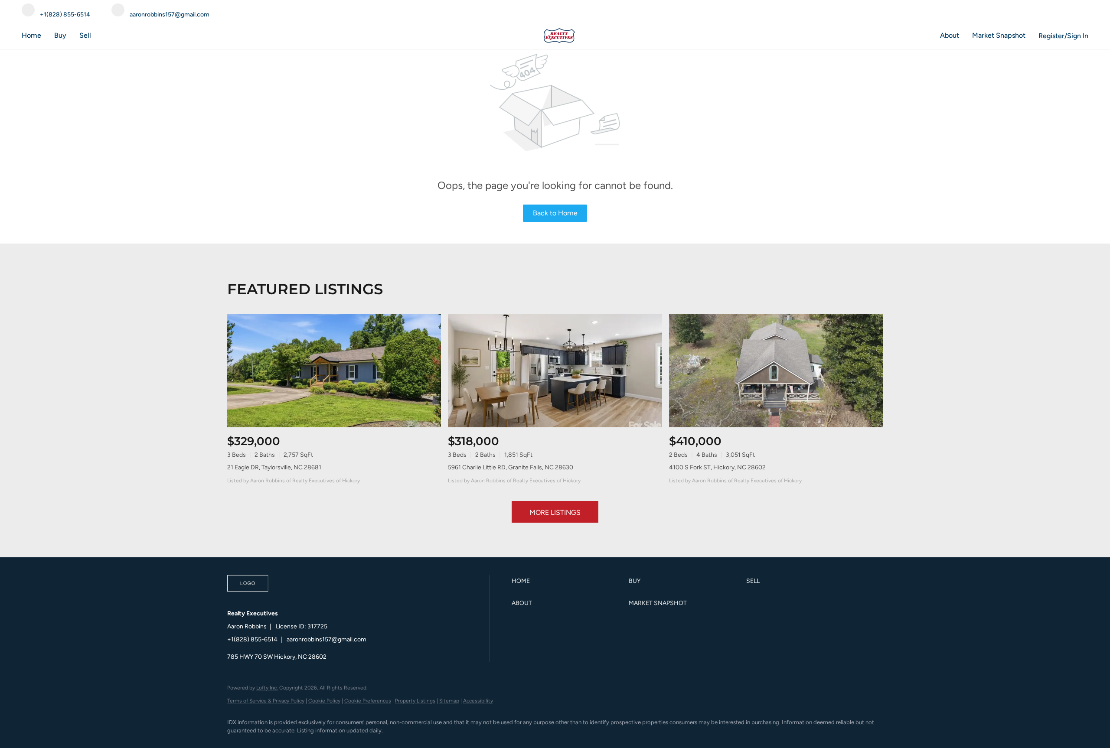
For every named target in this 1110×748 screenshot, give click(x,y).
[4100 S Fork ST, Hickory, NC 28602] (776, 370)
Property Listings (415, 701)
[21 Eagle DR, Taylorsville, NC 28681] (334, 370)
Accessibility (478, 701)
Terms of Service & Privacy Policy (265, 701)
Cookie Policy (324, 701)
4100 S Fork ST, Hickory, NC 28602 (717, 467)
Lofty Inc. (267, 688)
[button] (568, 581)
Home (31, 35)
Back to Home (555, 213)
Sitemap (449, 701)
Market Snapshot (998, 35)
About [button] (949, 35)
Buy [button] (60, 35)
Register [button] (1051, 36)
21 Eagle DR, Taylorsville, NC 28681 (274, 467)
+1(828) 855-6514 (252, 639)
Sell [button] (85, 35)
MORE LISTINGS (555, 512)
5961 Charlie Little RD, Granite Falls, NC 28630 (510, 467)
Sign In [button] (1077, 36)
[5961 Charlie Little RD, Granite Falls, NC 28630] (555, 370)
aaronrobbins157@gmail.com (326, 639)
